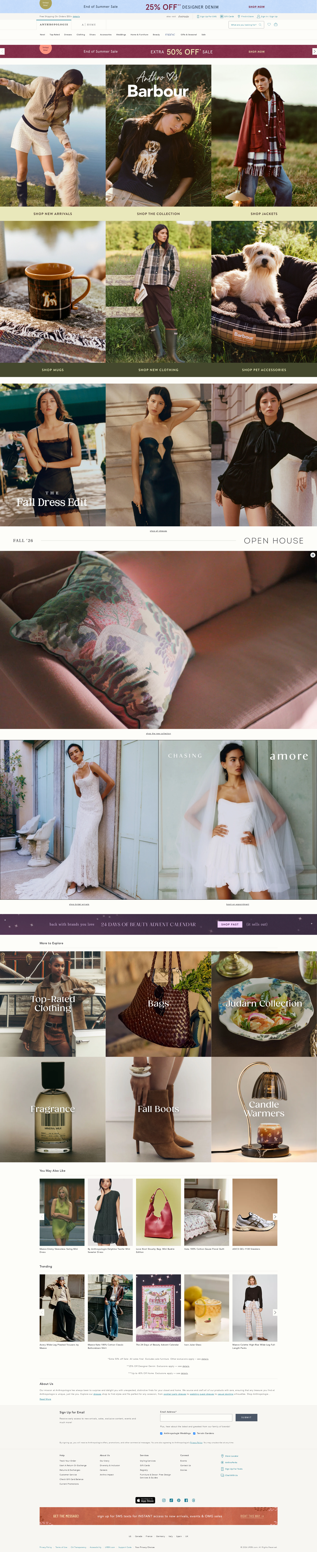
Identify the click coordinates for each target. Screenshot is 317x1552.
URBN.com (110, 1547)
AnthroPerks (231, 1462)
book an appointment (237, 904)
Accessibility (95, 1547)
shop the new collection (158, 733)
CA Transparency (78, 1547)
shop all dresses (158, 531)
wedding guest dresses (202, 1394)
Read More (45, 1399)
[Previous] (3, 51)
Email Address (168, 1412)
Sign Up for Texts (233, 1469)
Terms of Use (61, 1547)
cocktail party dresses (175, 1394)
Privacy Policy (196, 1443)
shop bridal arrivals (79, 904)
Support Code (125, 1547)
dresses (97, 1394)
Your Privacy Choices (145, 1547)
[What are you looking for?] (260, 24)
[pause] (312, 555)
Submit (246, 1417)
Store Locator (231, 1456)
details (76, 16)
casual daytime (225, 1394)
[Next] (314, 51)
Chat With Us (231, 1475)
